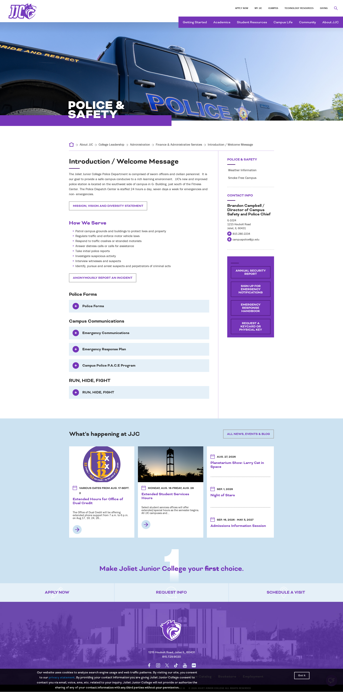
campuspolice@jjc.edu (246, 239)
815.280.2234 (241, 233)
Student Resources (252, 22)
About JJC (330, 22)
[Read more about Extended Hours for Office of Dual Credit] (77, 529)
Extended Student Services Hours (165, 496)
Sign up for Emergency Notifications (250, 289)
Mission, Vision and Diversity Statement (108, 206)
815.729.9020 (171, 657)
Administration (140, 144)
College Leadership (111, 144)
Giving (324, 8)
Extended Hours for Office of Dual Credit (98, 501)
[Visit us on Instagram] (158, 665)
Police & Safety (242, 159)
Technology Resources (299, 8)
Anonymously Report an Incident (102, 278)
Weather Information (242, 170)
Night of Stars (222, 495)
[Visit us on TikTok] (176, 665)
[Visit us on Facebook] (149, 665)
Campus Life (283, 22)
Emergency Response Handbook (251, 308)
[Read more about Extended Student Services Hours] (145, 524)
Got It (301, 675)
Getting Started (195, 22)
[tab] (139, 306)
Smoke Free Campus (241, 178)
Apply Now (241, 8)
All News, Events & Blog (248, 434)
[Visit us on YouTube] (185, 665)
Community (307, 22)
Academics (221, 22)
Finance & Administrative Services (179, 144)
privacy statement (62, 677)
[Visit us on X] (167, 665)
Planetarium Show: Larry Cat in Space (237, 464)
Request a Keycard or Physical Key (250, 326)
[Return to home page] (171, 635)
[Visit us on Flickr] (194, 665)
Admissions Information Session (238, 525)
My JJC (258, 8)
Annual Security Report (251, 272)
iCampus (273, 8)
